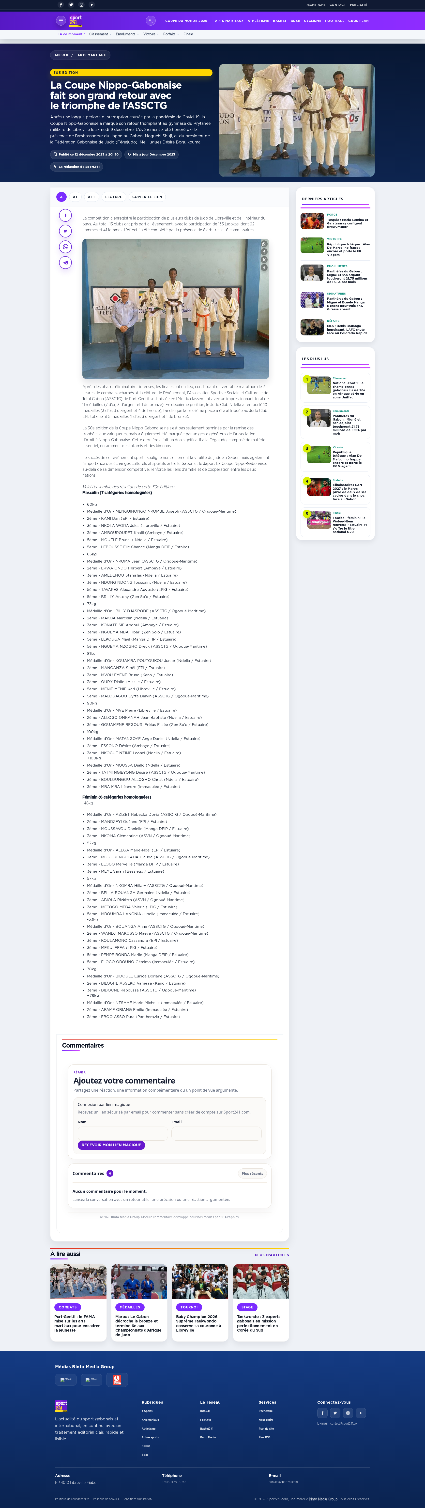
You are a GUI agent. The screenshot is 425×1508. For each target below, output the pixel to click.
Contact (338, 4)
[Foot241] (91, 1380)
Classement (98, 34)
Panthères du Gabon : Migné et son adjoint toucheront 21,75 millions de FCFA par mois (347, 277)
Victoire (149, 34)
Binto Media (208, 1437)
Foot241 (205, 1419)
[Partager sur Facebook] (65, 215)
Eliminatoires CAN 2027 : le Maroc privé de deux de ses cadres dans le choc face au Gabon (349, 492)
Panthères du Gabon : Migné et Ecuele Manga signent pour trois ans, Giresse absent (346, 304)
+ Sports (147, 1411)
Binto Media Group (125, 1217)
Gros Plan (358, 20)
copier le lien (147, 197)
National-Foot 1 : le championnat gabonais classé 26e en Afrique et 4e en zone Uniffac (349, 390)
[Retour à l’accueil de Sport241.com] (75, 20)
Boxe (295, 20)
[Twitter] (335, 1413)
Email (176, 1121)
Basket (280, 20)
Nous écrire (266, 1419)
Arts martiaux (229, 20)
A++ (91, 197)
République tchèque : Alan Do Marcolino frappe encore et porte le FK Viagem (348, 249)
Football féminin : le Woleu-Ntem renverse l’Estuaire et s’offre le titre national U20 (350, 525)
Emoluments (126, 34)
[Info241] (66, 1380)
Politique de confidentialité (72, 1499)
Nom (82, 1121)
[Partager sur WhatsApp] (65, 246)
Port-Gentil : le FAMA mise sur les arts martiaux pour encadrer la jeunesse (77, 1323)
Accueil (62, 55)
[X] (71, 4)
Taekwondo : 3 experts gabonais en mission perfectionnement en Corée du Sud (258, 1323)
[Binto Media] (117, 1380)
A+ (75, 197)
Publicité (359, 4)
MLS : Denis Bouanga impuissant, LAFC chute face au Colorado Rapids (347, 329)
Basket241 (206, 1428)
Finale (188, 34)
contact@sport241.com (344, 1423)
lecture (113, 197)
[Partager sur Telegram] (65, 262)
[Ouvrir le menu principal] (61, 21)
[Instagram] (81, 4)
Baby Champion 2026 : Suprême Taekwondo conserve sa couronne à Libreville (198, 1323)
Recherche (315, 4)
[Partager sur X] (65, 231)
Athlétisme (258, 20)
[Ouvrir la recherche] (151, 21)
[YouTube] (92, 4)
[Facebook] (61, 4)
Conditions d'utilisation (137, 1499)
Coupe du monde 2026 (186, 20)
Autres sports (150, 1437)
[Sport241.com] (61, 1406)
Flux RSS (265, 1437)
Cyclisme (312, 20)
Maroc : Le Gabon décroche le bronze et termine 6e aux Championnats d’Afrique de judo (138, 1325)
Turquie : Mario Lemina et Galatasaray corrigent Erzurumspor (347, 223)
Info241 (205, 1411)
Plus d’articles (272, 1255)
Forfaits (169, 34)
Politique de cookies (106, 1499)
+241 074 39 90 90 (173, 1481)
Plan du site (266, 1428)
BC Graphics (229, 1217)
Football (334, 20)
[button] (264, 243)
